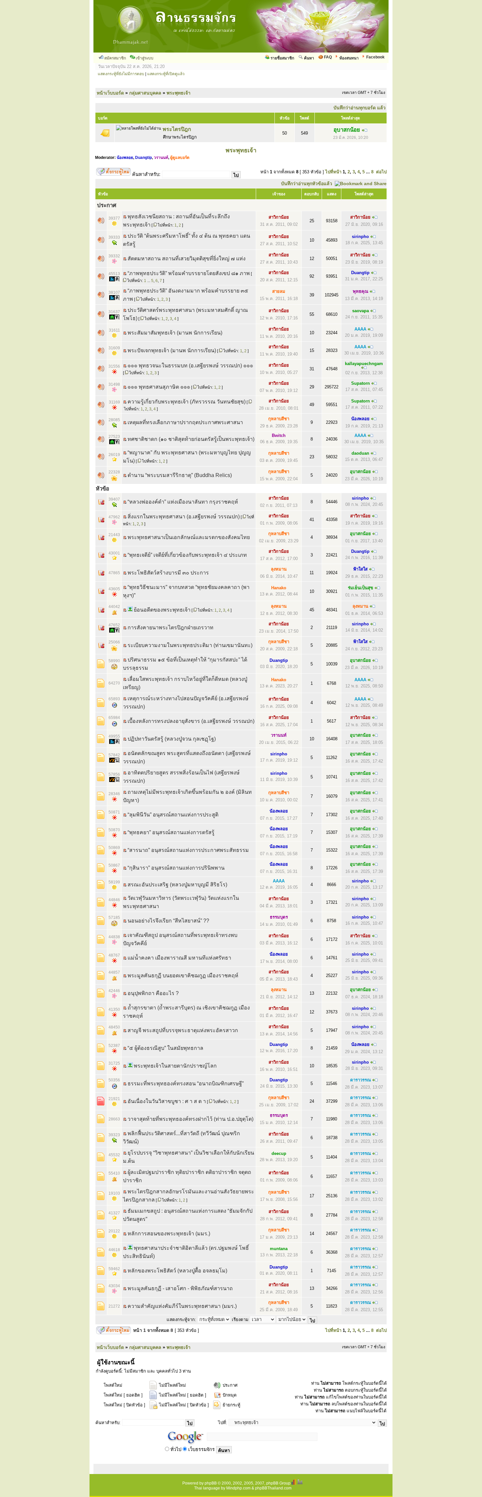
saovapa (360, 310)
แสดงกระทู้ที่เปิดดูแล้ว (166, 74)
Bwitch (279, 435)
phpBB (211, 1483)
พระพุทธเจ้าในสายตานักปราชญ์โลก (175, 1066)
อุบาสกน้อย (346, 130)
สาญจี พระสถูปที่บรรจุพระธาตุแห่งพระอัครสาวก (183, 1030)
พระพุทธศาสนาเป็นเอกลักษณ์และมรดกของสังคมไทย (189, 537)
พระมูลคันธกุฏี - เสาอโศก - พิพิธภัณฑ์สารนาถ (180, 1288)
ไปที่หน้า (333, 171)
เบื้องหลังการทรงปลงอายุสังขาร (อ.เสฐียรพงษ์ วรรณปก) (191, 721)
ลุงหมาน (279, 569)
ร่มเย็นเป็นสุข (360, 587)
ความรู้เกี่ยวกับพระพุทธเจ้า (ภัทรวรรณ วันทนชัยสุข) (187, 401)
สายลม (278, 291)
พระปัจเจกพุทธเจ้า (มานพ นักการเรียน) (172, 350)
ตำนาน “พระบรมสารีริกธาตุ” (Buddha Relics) (180, 475)
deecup (278, 1153)
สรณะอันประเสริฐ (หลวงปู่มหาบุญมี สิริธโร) (177, 884)
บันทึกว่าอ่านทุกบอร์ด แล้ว (359, 107)
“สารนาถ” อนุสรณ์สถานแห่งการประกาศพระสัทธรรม (188, 850)
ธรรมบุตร (279, 917)
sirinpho (360, 236)
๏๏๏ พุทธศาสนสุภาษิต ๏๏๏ (159, 387)
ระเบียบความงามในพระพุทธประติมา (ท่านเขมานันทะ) (190, 645)
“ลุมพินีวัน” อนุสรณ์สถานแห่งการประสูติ (173, 814)
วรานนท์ (161, 157)
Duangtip (143, 157)
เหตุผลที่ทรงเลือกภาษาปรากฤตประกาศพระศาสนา (185, 422)
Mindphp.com (238, 1488)
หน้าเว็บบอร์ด (110, 93)
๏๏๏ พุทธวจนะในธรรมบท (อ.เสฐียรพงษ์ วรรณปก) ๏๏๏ (190, 365)
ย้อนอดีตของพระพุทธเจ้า (162, 610)
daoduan (360, 453)
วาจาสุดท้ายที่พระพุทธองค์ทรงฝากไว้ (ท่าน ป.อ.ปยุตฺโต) (190, 1119)
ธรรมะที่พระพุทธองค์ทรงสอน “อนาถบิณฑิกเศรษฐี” (186, 1083)
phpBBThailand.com (273, 1488)
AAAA (360, 329)
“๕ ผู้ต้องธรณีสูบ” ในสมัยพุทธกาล (165, 1048)
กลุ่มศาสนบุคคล (145, 93)
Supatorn (360, 383)
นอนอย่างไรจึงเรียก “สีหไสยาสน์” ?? (168, 920)
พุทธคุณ (360, 291)
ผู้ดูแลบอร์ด (180, 157)
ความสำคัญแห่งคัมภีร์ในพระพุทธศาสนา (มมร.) (182, 1306)
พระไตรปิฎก (177, 129)
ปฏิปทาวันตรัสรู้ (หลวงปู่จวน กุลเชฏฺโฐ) (172, 739)
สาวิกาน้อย (279, 217)
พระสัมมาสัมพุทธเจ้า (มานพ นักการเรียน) (175, 333)
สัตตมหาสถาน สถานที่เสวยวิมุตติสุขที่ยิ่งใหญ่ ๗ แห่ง (187, 258)
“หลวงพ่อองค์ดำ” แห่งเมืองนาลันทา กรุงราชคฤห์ (183, 502)
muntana (279, 1248)
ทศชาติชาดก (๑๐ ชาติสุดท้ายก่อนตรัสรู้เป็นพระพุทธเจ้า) (191, 439)
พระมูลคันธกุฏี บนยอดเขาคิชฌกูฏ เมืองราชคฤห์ (183, 975)
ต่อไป (381, 171)
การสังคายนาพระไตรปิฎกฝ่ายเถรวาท (170, 627)
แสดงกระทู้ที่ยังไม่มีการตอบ (121, 74)
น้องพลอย (125, 157)
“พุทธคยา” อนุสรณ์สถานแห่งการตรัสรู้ (171, 832)
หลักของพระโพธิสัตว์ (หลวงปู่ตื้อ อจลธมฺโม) (177, 1270)
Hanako (278, 587)
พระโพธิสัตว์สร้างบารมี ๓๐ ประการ (168, 572)
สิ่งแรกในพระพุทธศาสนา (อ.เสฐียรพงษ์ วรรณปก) (184, 516)
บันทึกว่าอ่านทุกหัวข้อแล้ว (306, 183)
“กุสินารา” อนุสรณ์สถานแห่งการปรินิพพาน (176, 868)
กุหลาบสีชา (278, 418)
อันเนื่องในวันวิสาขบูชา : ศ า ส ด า (167, 1101)
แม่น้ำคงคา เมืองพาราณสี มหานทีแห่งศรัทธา (179, 958)
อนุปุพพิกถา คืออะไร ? (153, 993)
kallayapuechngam (364, 363)
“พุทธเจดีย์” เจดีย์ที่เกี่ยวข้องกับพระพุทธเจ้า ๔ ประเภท (187, 555)
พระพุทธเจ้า (179, 93)
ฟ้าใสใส (360, 569)
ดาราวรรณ (360, 1079)
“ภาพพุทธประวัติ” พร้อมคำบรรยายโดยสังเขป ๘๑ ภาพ (189, 273)
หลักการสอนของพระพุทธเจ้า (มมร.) (169, 1233)
